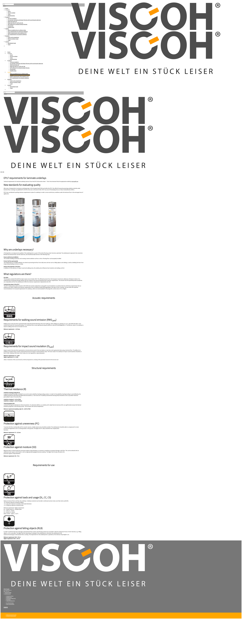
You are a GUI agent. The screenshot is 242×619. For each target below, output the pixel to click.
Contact (9, 85)
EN (3, 172)
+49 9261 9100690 (8, 592)
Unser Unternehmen (10, 604)
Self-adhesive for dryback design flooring (19, 68)
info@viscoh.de (8, 594)
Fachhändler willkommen (11, 598)
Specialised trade (14, 86)
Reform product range (15, 82)
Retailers (9, 79)
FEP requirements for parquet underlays (19, 78)
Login (11, 83)
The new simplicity (14, 62)
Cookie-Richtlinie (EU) (10, 600)
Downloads (8, 599)
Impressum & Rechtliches (11, 614)
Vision (11, 55)
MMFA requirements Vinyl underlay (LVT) (19, 76)
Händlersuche (9, 597)
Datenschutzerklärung (11, 616)
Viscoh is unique (13, 56)
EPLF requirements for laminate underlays (20, 75)
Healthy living (13, 70)
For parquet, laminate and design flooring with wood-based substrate (26, 63)
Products (9, 60)
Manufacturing (13, 59)
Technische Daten (9, 596)
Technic (9, 72)
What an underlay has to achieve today (19, 73)
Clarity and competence (15, 81)
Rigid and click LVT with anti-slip (17, 66)
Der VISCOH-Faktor (10, 603)
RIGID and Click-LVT (14, 65)
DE (1, 172)
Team (11, 57)
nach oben (6, 607)
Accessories (13, 69)
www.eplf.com (74, 181)
